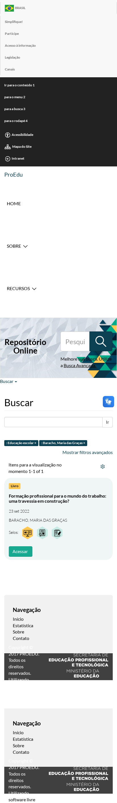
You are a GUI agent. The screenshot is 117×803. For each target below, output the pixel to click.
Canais (10, 69)
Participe (12, 33)
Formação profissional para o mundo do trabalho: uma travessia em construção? (57, 498)
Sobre (14, 246)
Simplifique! (14, 22)
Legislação (12, 57)
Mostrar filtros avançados (87, 452)
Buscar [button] (7, 381)
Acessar (20, 551)
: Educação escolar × (21, 443)
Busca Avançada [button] (79, 365)
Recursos (18, 288)
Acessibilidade (22, 134)
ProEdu (13, 174)
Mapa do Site (22, 146)
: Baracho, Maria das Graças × (63, 443)
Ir (107, 422)
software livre (22, 799)
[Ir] (100, 341)
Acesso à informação (20, 45)
